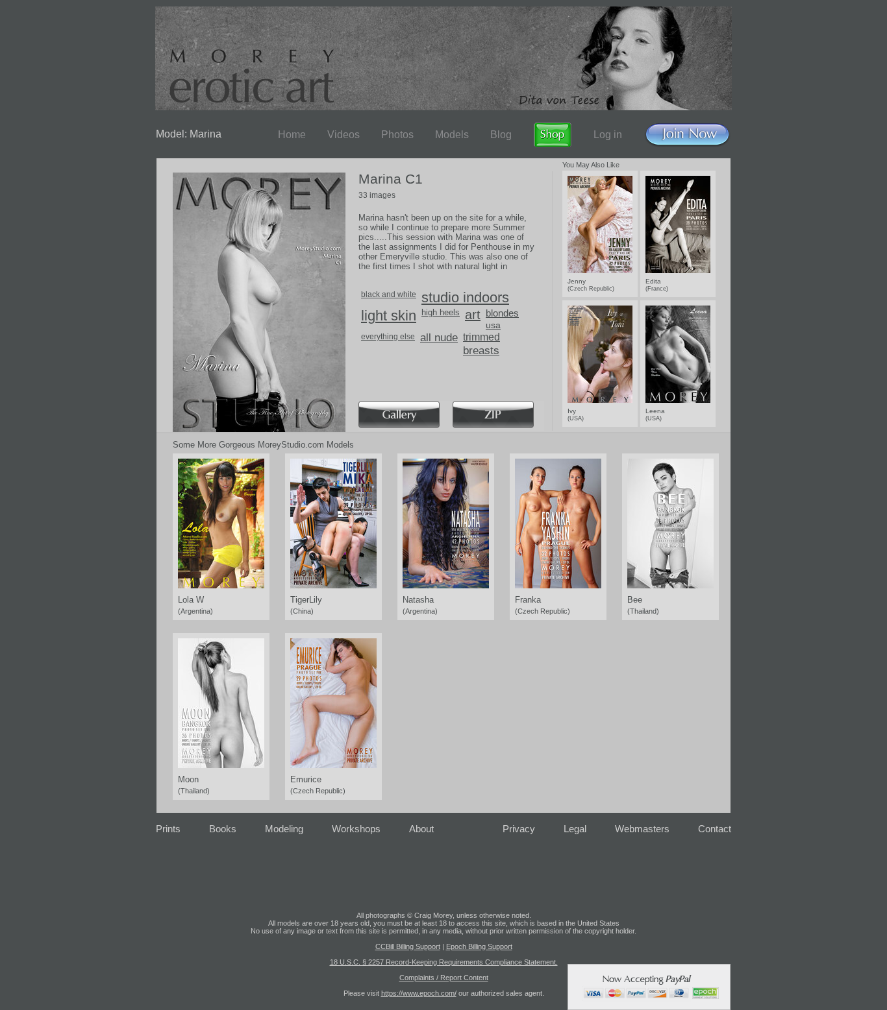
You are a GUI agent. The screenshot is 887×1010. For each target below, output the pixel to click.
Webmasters (642, 828)
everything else (388, 336)
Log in (607, 134)
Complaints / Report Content (443, 977)
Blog (501, 134)
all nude (439, 337)
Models (452, 134)
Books (222, 828)
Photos (397, 134)
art (473, 314)
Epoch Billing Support (479, 946)
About (421, 828)
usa (493, 325)
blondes (502, 313)
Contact (714, 828)
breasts (481, 350)
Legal (575, 828)
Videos (343, 134)
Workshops (356, 828)
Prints (168, 828)
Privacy (519, 828)
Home (292, 134)
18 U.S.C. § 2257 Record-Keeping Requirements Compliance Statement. (444, 962)
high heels (440, 312)
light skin (388, 315)
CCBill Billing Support (407, 946)
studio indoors (465, 297)
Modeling (284, 828)
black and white (388, 294)
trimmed (481, 337)
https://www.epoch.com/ (418, 993)
